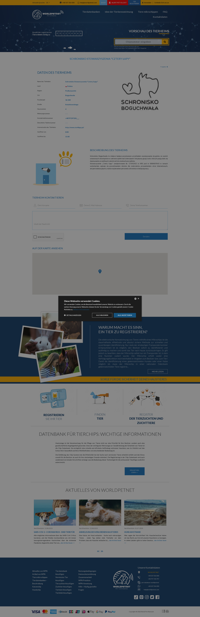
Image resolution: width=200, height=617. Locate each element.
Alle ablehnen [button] (102, 315)
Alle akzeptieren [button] (125, 315)
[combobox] (135, 299)
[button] (72, 315)
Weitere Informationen (81, 309)
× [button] (138, 298)
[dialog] (100, 308)
